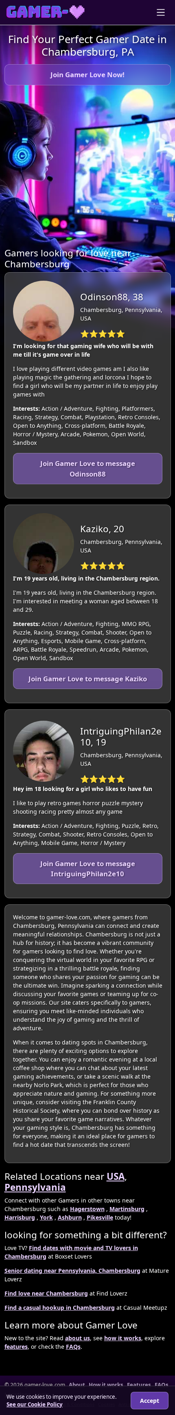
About (77, 1385)
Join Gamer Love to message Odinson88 (87, 468)
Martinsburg (126, 1209)
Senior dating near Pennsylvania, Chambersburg (72, 1270)
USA (116, 1176)
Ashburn (70, 1217)
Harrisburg (19, 1217)
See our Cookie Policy (35, 1404)
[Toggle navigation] (161, 12)
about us (77, 1338)
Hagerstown (87, 1209)
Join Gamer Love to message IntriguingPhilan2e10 (87, 868)
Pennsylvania (35, 1187)
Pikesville (100, 1217)
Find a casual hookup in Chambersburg (59, 1307)
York (46, 1217)
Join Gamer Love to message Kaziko (87, 678)
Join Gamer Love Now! (87, 74)
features (16, 1346)
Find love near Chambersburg (46, 1293)
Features (139, 1385)
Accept (149, 1400)
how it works (122, 1338)
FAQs (73, 1346)
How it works (106, 1385)
